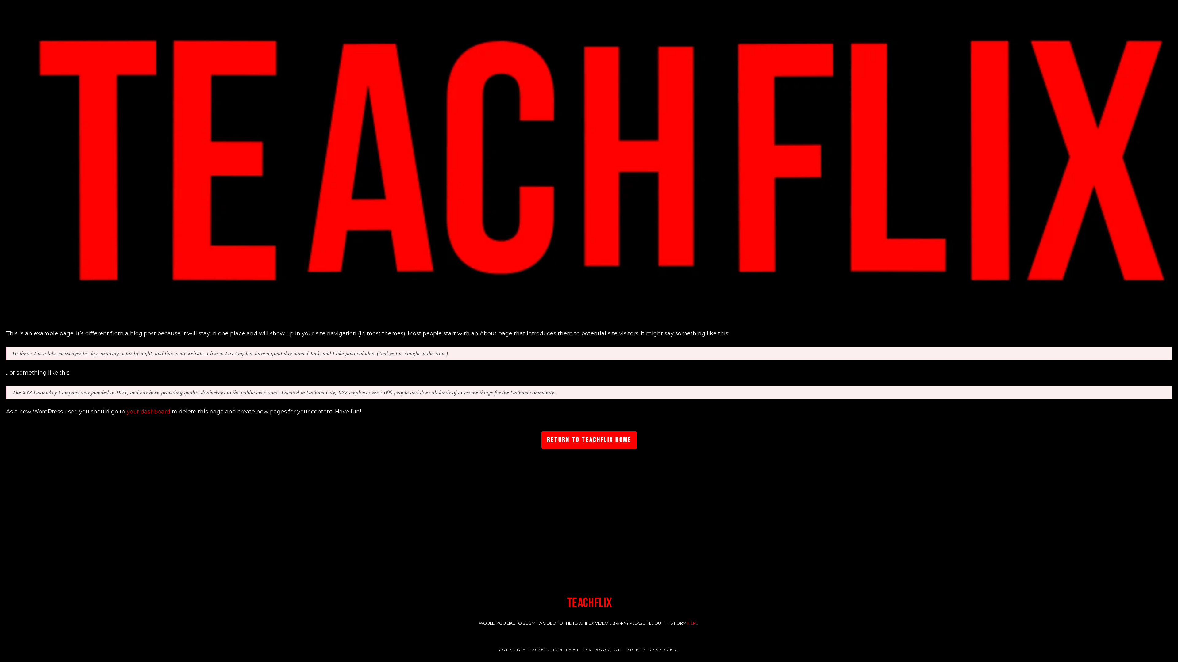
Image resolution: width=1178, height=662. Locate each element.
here (692, 623)
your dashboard (148, 411)
